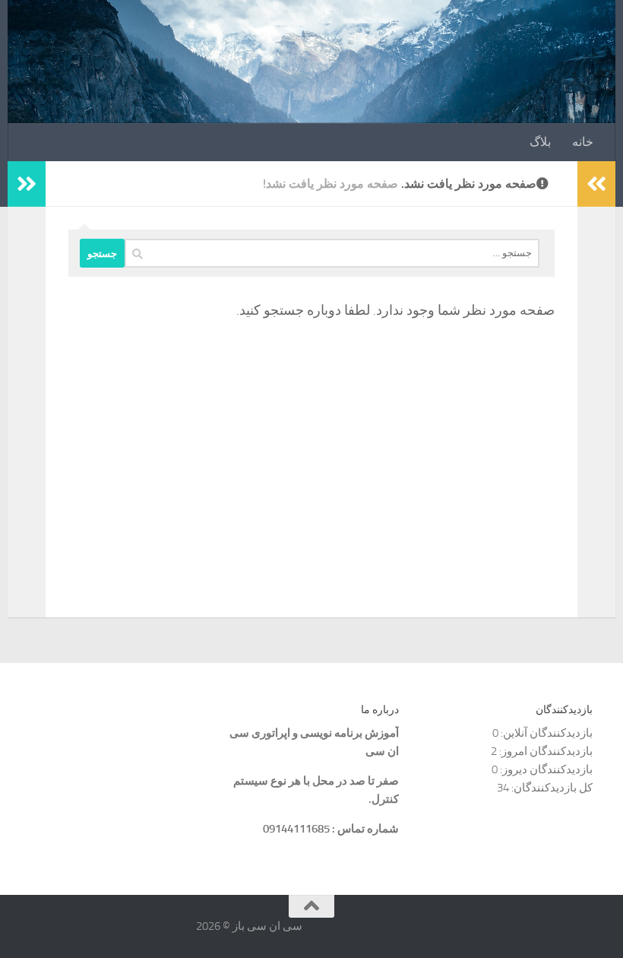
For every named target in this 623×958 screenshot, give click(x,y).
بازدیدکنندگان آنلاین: (545, 733)
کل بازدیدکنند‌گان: (551, 788)
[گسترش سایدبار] (27, 184)
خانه (582, 142)
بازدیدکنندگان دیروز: (545, 769)
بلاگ (540, 142)
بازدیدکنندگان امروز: (545, 751)
